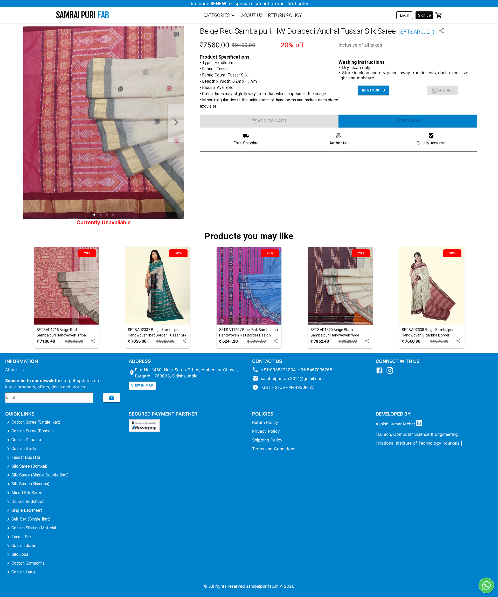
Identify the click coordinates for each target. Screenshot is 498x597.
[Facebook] (381, 372)
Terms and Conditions (273, 448)
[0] (439, 15)
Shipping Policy (267, 440)
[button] (94, 215)
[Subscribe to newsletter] (111, 397)
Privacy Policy (266, 431)
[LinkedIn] (420, 424)
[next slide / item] (176, 123)
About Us (14, 369)
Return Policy (265, 422)
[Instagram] (391, 372)
